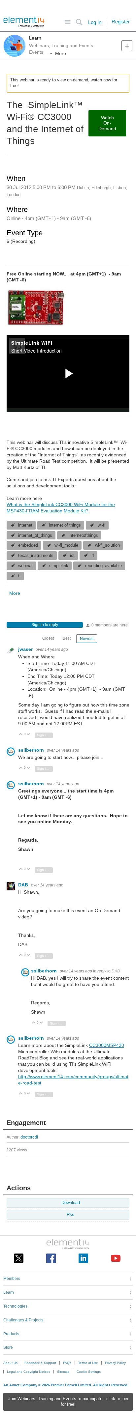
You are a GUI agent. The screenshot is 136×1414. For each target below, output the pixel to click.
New (126, 45)
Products (11, 1334)
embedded (28, 545)
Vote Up (21, 734)
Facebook (51, 1258)
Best (67, 638)
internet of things (65, 525)
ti (19, 576)
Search (79, 22)
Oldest (48, 638)
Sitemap (63, 1371)
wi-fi (101, 525)
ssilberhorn (31, 750)
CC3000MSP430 (106, 1045)
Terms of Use (88, 1363)
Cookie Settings (89, 1371)
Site (67, 22)
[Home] (24, 21)
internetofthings (83, 535)
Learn (35, 38)
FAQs (67, 1363)
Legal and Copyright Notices (28, 1371)
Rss (70, 1214)
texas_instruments (35, 555)
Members (11, 1279)
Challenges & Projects (23, 1320)
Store (8, 1347)
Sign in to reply (44, 624)
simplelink (58, 565)
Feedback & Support (40, 1363)
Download (70, 1202)
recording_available (103, 565)
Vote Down (28, 734)
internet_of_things (35, 535)
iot (72, 555)
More (60, 53)
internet (25, 525)
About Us (10, 1363)
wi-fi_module (66, 545)
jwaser (26, 649)
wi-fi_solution (107, 545)
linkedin (83, 1258)
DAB (23, 884)
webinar (25, 565)
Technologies (15, 1306)
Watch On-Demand (107, 123)
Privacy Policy (115, 1363)
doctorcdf (29, 1137)
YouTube (115, 1258)
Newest (86, 638)
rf (92, 555)
